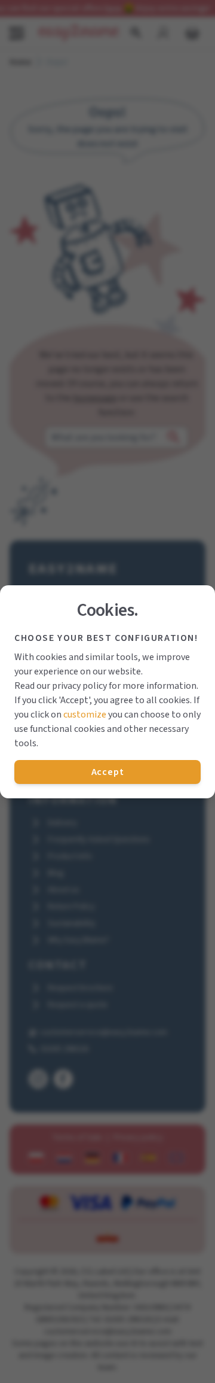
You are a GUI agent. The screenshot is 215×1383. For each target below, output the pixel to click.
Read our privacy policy (60, 685)
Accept (107, 772)
